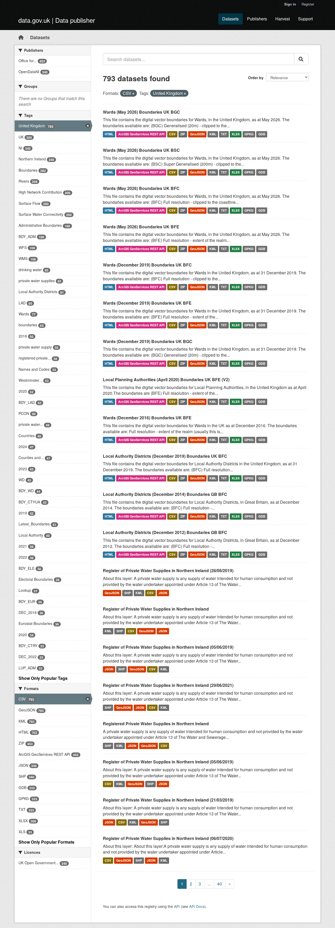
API (177, 906)
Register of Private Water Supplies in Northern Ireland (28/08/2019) (168, 570)
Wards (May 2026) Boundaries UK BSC (141, 150)
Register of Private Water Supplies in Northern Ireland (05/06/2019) (168, 647)
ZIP (182, 134)
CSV (172, 134)
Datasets (230, 19)
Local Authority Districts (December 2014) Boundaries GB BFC (165, 494)
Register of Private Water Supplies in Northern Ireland (156, 609)
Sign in (290, 4)
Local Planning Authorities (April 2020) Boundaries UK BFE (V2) (166, 379)
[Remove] (133, 93)
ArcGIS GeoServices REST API (141, 134)
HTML (109, 134)
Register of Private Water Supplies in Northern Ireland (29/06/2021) (168, 685)
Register (308, 4)
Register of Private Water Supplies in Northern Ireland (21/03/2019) (168, 800)
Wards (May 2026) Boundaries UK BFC (141, 188)
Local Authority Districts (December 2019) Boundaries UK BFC (165, 456)
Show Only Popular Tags (43, 678)
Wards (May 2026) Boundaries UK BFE (141, 227)
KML (212, 134)
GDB (261, 134)
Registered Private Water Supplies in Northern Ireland (156, 724)
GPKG (248, 134)
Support (305, 19)
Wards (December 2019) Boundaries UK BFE (147, 303)
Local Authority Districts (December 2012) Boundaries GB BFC (165, 532)
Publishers (257, 19)
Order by (256, 77)
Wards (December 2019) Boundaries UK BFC (147, 265)
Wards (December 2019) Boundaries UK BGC (147, 341)
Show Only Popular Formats (46, 842)
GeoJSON (197, 134)
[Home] (21, 37)
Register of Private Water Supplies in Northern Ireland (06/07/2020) (168, 838)
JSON (163, 592)
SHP (127, 592)
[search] (301, 59)
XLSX (236, 134)
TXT (224, 134)
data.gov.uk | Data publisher (56, 20)
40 (219, 884)
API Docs (196, 906)
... (209, 884)
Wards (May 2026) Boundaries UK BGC (141, 112)
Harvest (282, 19)
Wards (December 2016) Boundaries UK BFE (147, 418)
